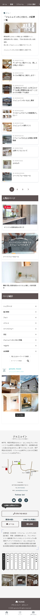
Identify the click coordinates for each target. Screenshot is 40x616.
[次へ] (28, 189)
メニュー (20, 614)
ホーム (6, 614)
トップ (3, 557)
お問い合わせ (33, 614)
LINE (31, 524)
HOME (21, 602)
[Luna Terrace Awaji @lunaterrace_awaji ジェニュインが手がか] (11, 384)
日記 (4, 334)
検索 (28, 361)
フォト (5, 317)
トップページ (7, 306)
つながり (6, 345)
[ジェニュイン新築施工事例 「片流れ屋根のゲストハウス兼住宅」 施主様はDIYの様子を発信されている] (29, 384)
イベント (6, 323)
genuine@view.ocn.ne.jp (22, 490)
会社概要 (6, 351)
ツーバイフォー (8, 329)
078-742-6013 (21, 487)
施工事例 (6, 312)
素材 (32, 556)
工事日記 (24, 558)
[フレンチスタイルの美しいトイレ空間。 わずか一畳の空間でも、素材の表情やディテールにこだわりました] (29, 403)
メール (11, 524)
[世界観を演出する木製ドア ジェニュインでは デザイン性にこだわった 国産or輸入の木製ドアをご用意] (11, 403)
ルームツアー (28, 560)
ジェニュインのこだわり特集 (12, 340)
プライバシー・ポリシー (19, 605)
